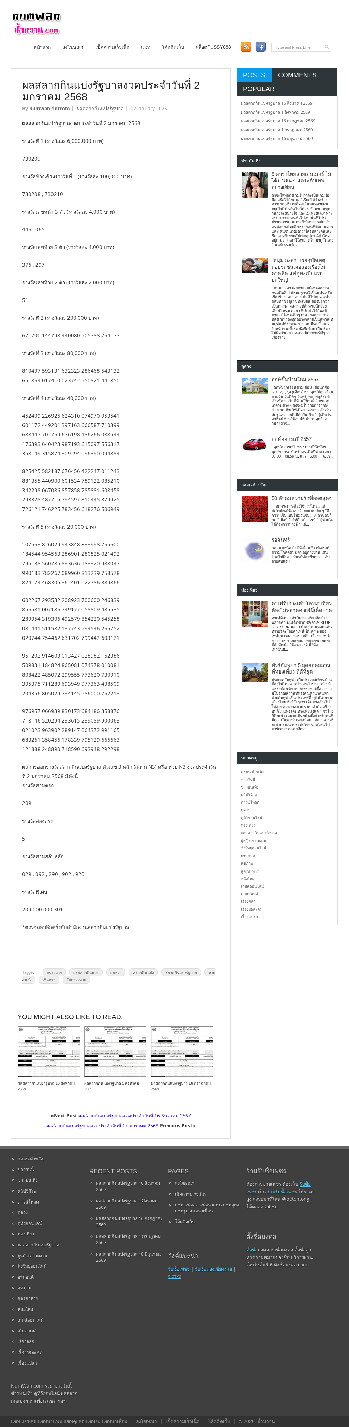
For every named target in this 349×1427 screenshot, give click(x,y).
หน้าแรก (42, 47)
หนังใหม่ (247, 878)
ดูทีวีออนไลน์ (251, 817)
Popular (259, 89)
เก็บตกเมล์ (249, 893)
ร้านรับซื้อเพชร (282, 1191)
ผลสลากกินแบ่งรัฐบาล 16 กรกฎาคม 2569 (278, 121)
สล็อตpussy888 (213, 47)
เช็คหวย (49, 979)
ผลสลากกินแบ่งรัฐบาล (100, 108)
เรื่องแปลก (249, 916)
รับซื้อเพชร (178, 1268)
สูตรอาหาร (250, 871)
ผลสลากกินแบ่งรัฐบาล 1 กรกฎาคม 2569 (277, 130)
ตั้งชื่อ (252, 1249)
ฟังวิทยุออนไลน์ (254, 847)
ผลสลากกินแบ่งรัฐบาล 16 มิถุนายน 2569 (277, 139)
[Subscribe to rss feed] (246, 46)
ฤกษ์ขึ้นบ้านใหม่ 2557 (295, 379)
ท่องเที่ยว (248, 825)
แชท (145, 47)
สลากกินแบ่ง (143, 972)
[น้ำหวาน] (36, 33)
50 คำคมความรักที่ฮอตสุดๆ (302, 498)
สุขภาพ (247, 863)
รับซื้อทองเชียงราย (213, 1268)
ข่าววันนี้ (248, 779)
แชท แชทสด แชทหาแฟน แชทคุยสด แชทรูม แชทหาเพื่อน (208, 1207)
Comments (297, 75)
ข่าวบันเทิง (249, 787)
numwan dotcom (49, 108)
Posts (254, 75)
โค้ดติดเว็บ (173, 47)
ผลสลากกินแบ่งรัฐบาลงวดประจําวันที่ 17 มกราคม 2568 (102, 1125)
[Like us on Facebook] (260, 46)
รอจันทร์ (281, 540)
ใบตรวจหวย (76, 979)
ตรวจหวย (54, 972)
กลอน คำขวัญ (252, 771)
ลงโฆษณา (73, 47)
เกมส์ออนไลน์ (252, 886)
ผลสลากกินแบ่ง (85, 972)
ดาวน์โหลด (250, 802)
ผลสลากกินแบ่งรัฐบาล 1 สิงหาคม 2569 (275, 112)
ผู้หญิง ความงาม (253, 840)
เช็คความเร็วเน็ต (112, 47)
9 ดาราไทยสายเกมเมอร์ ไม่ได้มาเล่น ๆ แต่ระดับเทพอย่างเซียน (301, 180)
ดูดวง (245, 809)
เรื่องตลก (248, 901)
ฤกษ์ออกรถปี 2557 (292, 439)
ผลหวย (115, 972)
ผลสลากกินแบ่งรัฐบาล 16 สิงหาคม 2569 (277, 103)
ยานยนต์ (248, 855)
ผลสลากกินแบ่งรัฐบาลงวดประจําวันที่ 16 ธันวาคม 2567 (134, 1115)
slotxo (174, 1276)
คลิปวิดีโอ (249, 794)
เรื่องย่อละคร (251, 909)
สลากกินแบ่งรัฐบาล (181, 972)
